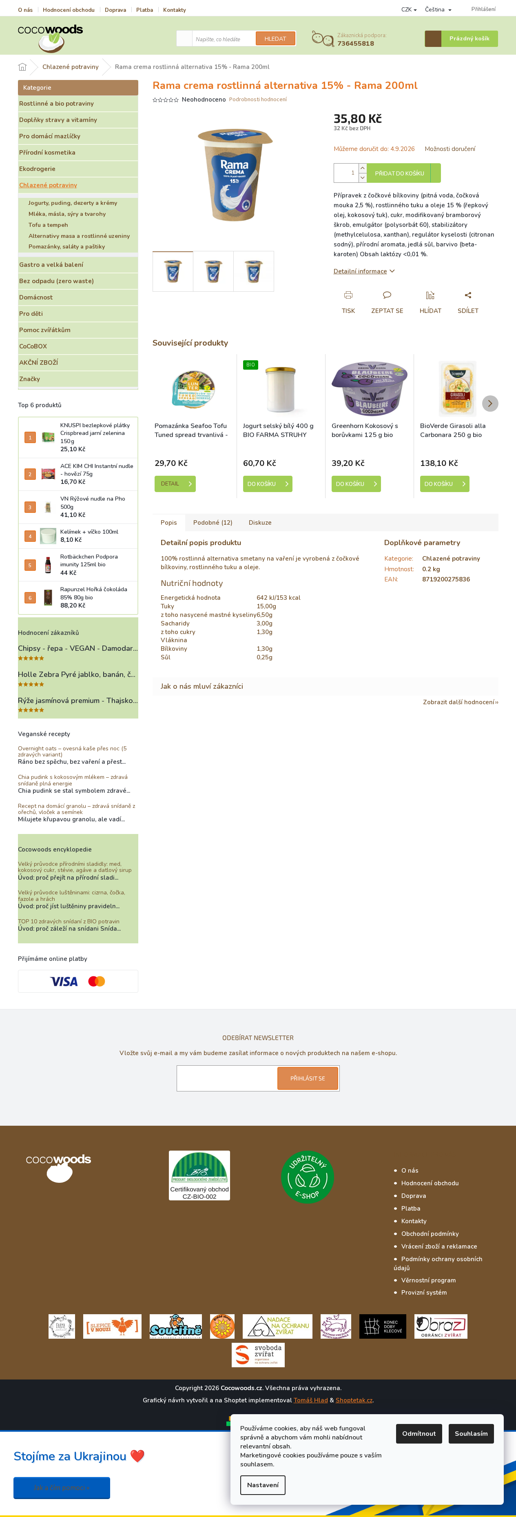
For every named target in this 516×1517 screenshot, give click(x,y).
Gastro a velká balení (51, 265)
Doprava (115, 10)
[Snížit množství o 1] (363, 177)
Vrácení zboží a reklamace (439, 1246)
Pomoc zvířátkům (45, 330)
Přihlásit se (307, 1078)
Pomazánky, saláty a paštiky (67, 247)
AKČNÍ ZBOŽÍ (38, 363)
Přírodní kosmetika (47, 153)
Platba (144, 10)
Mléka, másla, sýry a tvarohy (67, 214)
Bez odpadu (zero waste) (56, 281)
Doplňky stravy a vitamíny (58, 120)
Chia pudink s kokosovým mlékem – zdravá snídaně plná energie (73, 780)
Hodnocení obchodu (69, 10)
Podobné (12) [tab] (213, 523)
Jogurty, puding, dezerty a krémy (73, 203)
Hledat (275, 39)
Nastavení (263, 1485)
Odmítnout (419, 1433)
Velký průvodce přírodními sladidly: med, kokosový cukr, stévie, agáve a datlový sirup (75, 867)
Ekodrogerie (37, 169)
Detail (170, 484)
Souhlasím (471, 1433)
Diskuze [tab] (260, 523)
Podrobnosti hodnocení (258, 100)
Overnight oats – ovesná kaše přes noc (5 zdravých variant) (72, 751)
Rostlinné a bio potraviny (56, 104)
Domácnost (36, 297)
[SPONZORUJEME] (222, 1326)
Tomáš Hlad (311, 1400)
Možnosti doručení (450, 149)
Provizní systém (424, 1293)
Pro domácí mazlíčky (49, 136)
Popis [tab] (169, 523)
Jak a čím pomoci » (62, 1488)
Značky (29, 379)
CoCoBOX (33, 346)
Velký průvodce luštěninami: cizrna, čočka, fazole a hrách (71, 895)
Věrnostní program (428, 1280)
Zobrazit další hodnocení (458, 702)
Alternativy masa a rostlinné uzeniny (79, 236)
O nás (25, 10)
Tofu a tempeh (48, 225)
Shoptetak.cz (354, 1400)
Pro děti (31, 314)
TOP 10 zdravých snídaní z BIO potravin (69, 921)
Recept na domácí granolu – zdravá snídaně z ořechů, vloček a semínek (76, 809)
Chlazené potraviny (48, 185)
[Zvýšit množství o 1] (363, 168)
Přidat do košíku (399, 173)
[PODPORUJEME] (62, 1326)
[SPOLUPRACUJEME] (112, 1326)
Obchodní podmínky (430, 1234)
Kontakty (174, 10)
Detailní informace (360, 271)
